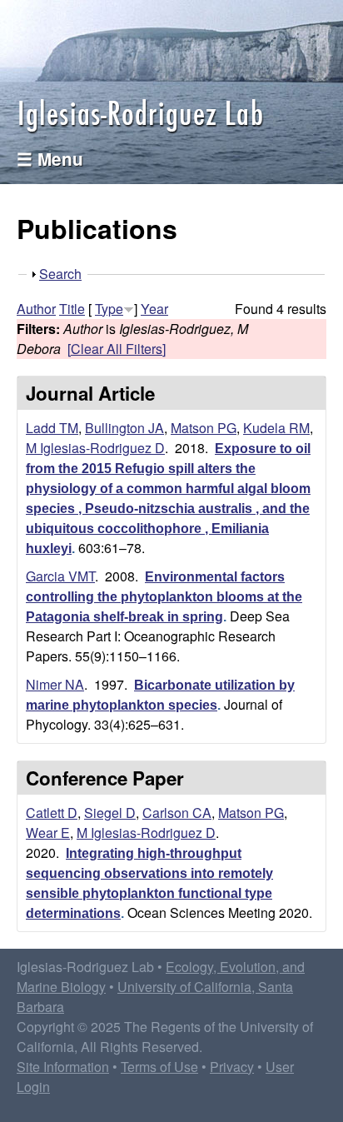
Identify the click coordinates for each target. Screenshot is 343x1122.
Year (154, 308)
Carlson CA (176, 812)
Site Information (63, 1066)
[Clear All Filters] (116, 348)
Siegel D (110, 812)
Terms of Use (159, 1066)
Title (72, 308)
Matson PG (203, 427)
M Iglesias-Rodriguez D (95, 447)
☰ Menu (50, 159)
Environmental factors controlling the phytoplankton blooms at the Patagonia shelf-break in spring (164, 597)
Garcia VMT (60, 576)
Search (60, 273)
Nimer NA (55, 684)
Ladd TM (52, 427)
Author (36, 308)
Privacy (232, 1066)
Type (109, 308)
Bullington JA (124, 427)
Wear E (48, 832)
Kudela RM (276, 427)
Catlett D (51, 812)
